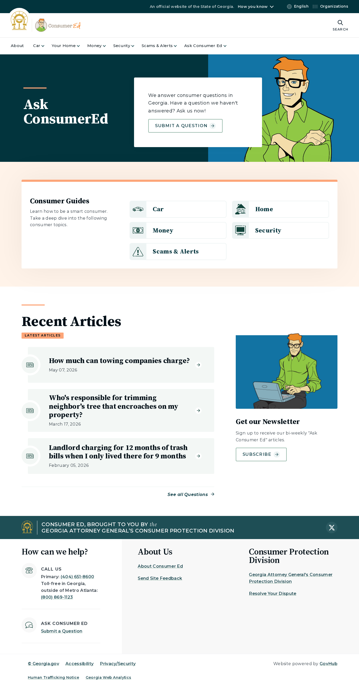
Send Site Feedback (160, 578)
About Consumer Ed (160, 566)
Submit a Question (181, 125)
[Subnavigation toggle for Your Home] (81, 46)
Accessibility (79, 663)
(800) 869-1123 (57, 597)
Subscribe (257, 454)
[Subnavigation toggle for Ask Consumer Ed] (228, 46)
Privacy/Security (118, 663)
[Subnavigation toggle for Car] (46, 46)
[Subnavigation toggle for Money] (107, 46)
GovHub (328, 663)
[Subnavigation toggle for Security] (136, 46)
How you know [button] (253, 6)
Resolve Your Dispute (272, 593)
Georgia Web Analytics (108, 677)
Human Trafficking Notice (53, 677)
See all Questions (188, 494)
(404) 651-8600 (77, 576)
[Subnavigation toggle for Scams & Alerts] (178, 46)
